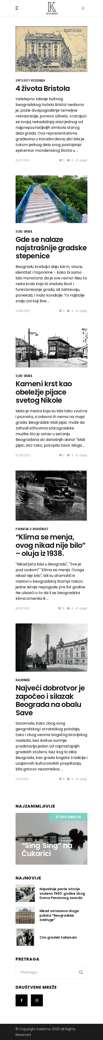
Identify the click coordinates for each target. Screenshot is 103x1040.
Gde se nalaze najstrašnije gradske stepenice (51, 247)
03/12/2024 (23, 160)
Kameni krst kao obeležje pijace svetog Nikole (44, 392)
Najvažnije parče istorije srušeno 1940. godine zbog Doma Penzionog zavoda (62, 893)
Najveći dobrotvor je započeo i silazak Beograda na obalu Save (50, 700)
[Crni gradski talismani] (25, 937)
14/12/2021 (22, 779)
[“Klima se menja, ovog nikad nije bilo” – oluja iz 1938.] (51, 495)
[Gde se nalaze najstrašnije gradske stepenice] (51, 199)
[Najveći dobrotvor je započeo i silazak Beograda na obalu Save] (51, 647)
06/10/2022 (23, 608)
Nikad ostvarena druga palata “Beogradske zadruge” (59, 915)
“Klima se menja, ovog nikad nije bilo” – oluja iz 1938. (50, 545)
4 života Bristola (43, 88)
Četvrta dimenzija (68, 817)
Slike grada (24, 231)
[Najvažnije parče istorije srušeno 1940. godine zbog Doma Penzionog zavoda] (25, 893)
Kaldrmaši (23, 680)
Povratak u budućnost (32, 529)
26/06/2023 (23, 311)
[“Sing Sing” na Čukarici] (51, 838)
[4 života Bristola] (51, 49)
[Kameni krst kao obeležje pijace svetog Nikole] (51, 347)
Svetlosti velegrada (30, 80)
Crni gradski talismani (58, 937)
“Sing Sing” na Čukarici (47, 849)
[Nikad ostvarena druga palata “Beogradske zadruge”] (25, 915)
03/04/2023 (23, 455)
